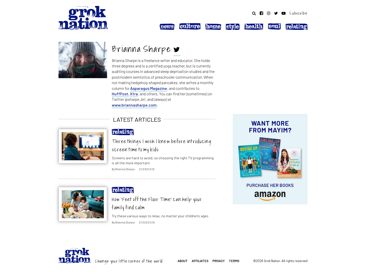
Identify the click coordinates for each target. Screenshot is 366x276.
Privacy (218, 261)
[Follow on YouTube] (284, 13)
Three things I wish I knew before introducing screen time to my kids (161, 145)
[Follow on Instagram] (268, 13)
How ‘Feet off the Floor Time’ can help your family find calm (157, 203)
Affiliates (200, 261)
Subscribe (298, 13)
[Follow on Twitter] (276, 13)
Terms (234, 261)
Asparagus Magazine (148, 88)
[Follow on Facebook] (261, 13)
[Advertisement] (270, 73)
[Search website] (254, 13)
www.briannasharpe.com (134, 105)
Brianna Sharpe (125, 169)
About (183, 261)
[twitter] (177, 50)
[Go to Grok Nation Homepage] (83, 18)
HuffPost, (120, 93)
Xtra (134, 93)
